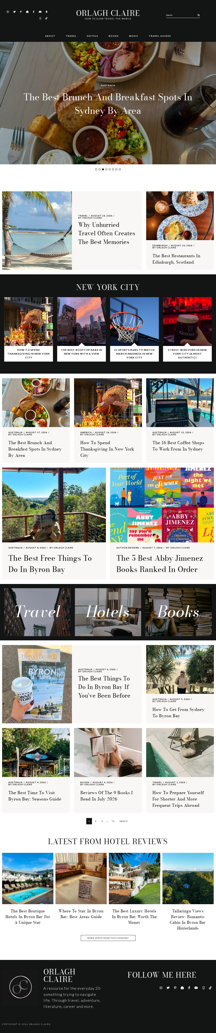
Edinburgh (160, 245)
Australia (15, 432)
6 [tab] (113, 169)
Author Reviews (127, 548)
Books (84, 782)
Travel (83, 216)
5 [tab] (110, 169)
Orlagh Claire (108, 13)
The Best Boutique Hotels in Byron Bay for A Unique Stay (27, 917)
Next (123, 821)
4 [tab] (106, 169)
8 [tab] (120, 169)
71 (114, 821)
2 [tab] (99, 169)
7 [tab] (116, 169)
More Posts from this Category (108, 938)
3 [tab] (103, 169)
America (108, 85)
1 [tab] (96, 169)
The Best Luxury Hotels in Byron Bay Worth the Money (134, 917)
